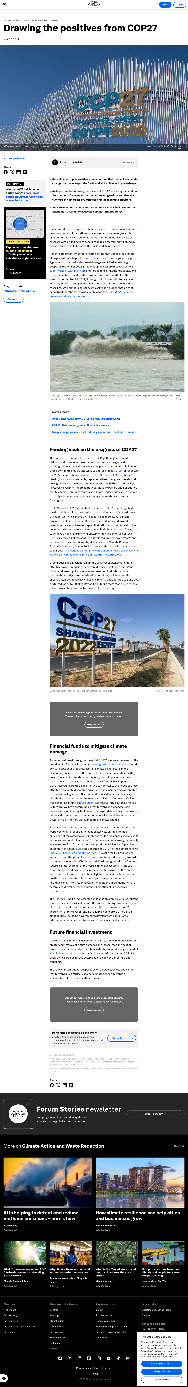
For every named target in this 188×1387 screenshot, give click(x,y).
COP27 (118, 470)
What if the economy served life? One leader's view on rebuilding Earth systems (25, 1272)
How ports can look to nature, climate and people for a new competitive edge (160, 1272)
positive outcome (85, 802)
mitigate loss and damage (110, 764)
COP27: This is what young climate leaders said (81, 425)
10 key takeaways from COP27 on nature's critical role (86, 418)
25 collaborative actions (64, 953)
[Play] (55, 162)
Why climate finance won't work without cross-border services (70, 1271)
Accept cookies (94, 724)
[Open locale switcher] (4, 1378)
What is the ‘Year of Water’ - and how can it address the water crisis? (116, 1272)
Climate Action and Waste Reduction (30, 20)
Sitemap (94, 1373)
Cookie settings (162, 1379)
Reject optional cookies (162, 1364)
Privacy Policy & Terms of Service (94, 1368)
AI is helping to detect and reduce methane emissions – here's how (41, 1215)
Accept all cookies (162, 1371)
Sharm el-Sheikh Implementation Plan (73, 852)
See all (179, 1146)
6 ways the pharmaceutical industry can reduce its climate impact (94, 432)
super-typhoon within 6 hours (67, 270)
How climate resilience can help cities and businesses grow (138, 1215)
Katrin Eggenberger (15, 158)
